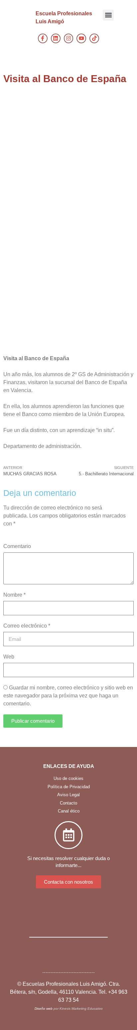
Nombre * (14, 595)
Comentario (17, 546)
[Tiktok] (94, 38)
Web (8, 657)
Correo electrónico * (26, 626)
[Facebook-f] (43, 38)
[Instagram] (68, 38)
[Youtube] (81, 38)
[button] (108, 15)
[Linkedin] (56, 38)
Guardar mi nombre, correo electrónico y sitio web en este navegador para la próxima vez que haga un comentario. (68, 695)
